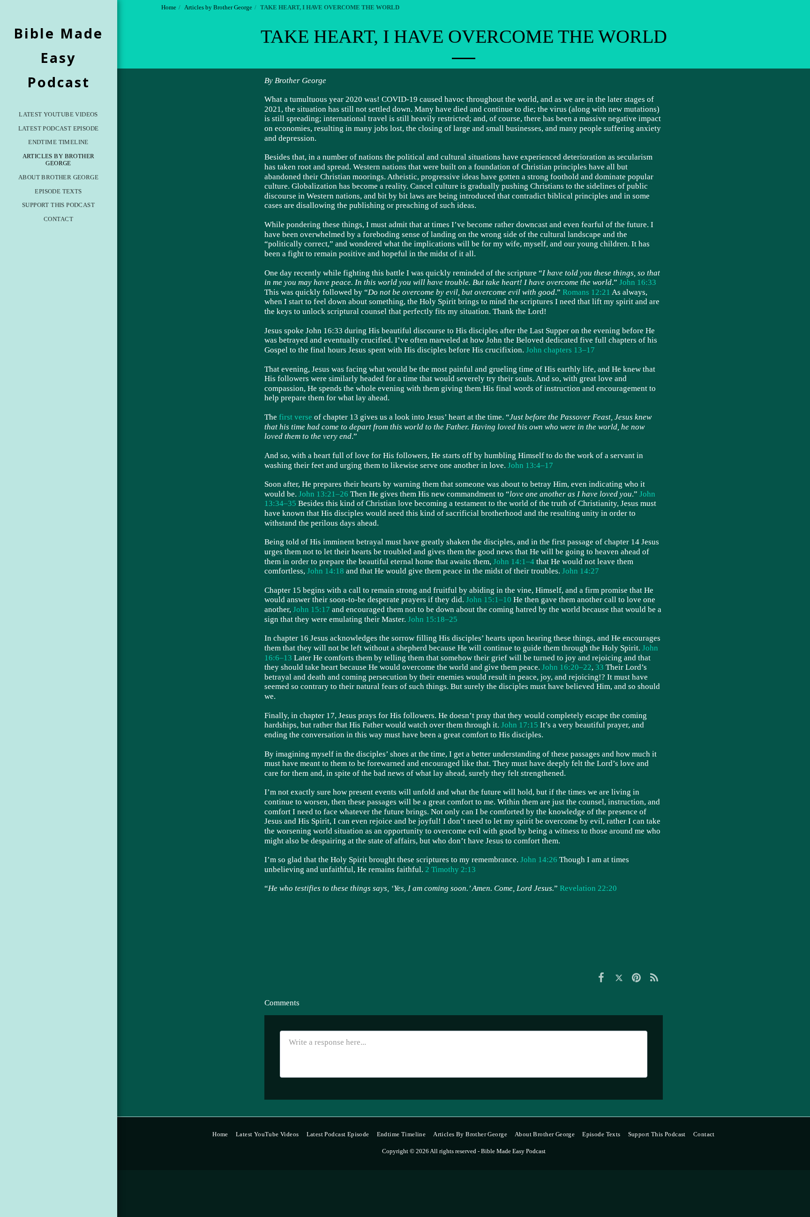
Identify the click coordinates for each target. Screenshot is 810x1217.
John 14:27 (580, 570)
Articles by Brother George (218, 7)
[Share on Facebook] (601, 977)
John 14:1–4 (513, 561)
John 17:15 (519, 724)
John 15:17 (311, 609)
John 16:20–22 (567, 667)
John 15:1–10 (488, 599)
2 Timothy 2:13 (450, 869)
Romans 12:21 (586, 292)
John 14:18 (325, 570)
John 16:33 (637, 282)
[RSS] (654, 977)
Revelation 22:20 (588, 888)
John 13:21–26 (323, 494)
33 (599, 667)
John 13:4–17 (530, 465)
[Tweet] (619, 977)
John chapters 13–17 (560, 349)
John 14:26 (538, 859)
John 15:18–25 (433, 619)
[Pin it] (636, 977)
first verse (295, 417)
